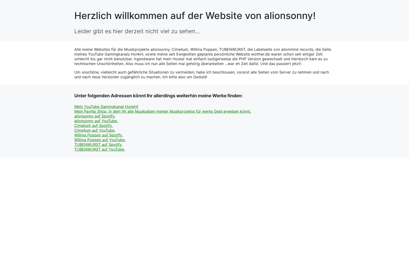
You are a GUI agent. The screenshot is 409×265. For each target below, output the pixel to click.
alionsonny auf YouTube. (96, 120)
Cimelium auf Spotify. (93, 125)
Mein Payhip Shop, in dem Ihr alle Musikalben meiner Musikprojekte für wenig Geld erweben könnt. (162, 111)
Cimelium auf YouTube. (94, 130)
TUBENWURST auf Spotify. (98, 144)
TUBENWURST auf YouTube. (99, 149)
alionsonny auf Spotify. (94, 116)
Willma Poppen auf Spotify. (98, 135)
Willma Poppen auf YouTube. (99, 139)
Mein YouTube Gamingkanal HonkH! (106, 106)
